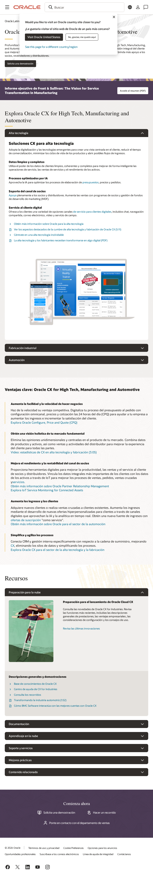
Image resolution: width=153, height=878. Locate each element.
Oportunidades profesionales (20, 854)
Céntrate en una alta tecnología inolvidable (39, 234)
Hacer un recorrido (104, 812)
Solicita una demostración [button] (20, 63)
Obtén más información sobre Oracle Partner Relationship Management (60, 486)
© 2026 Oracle (12, 847)
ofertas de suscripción (26, 520)
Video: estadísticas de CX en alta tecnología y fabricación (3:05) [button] (54, 452)
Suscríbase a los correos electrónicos (59, 854)
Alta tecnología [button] (18, 133)
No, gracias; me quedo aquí (82, 37)
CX (12, 546)
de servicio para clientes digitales (92, 211)
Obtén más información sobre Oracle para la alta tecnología (48, 223)
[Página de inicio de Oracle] (27, 7)
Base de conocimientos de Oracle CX (35, 683)
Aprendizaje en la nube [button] (23, 736)
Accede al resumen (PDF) (133, 90)
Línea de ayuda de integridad (98, 854)
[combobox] (84, 7)
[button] (7, 7)
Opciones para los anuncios (102, 847)
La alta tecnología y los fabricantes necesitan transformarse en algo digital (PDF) (60, 240)
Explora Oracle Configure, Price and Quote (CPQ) (44, 422)
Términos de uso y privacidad (43, 847)
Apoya (13, 195)
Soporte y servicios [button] (21, 748)
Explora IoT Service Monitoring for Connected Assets (47, 490)
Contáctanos (124, 854)
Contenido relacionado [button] (23, 772)
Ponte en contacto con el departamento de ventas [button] (79, 823)
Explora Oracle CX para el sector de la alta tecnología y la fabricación (57, 550)
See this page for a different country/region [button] (51, 47)
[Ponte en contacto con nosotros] (145, 7)
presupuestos (90, 182)
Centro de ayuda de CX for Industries (35, 689)
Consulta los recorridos (27, 694)
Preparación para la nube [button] (25, 592)
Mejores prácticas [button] (20, 760)
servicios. (18, 482)
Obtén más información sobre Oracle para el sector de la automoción (58, 524)
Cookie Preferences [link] (73, 847)
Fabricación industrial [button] (22, 348)
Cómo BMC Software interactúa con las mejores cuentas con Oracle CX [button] (55, 705)
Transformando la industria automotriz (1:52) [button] (40, 700)
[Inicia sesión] (137, 7)
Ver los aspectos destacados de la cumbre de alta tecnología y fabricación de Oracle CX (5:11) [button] (67, 229)
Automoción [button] (17, 360)
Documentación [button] (19, 724)
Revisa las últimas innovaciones (81, 628)
